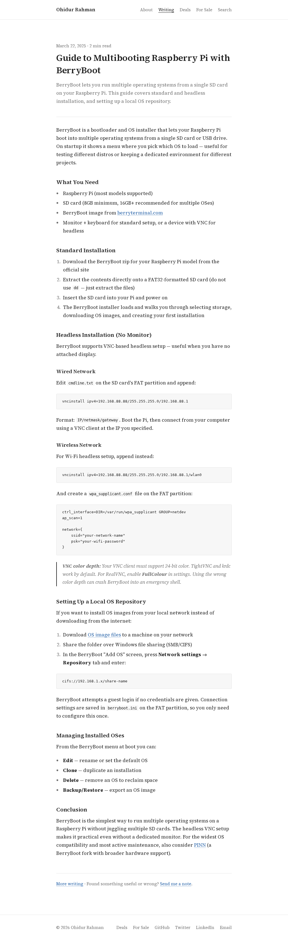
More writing (69, 884)
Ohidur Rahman (75, 9)
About (146, 10)
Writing (166, 10)
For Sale (204, 10)
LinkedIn (205, 927)
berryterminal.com (140, 212)
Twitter (182, 927)
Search (225, 10)
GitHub (162, 927)
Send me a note (175, 884)
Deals (185, 10)
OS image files (104, 634)
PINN (200, 845)
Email (226, 927)
